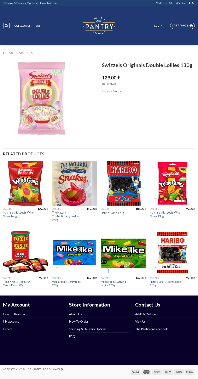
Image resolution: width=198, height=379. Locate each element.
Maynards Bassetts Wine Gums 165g (18, 214)
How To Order (49, 3)
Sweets (26, 53)
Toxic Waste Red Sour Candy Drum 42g (16, 283)
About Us (75, 314)
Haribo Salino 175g (112, 213)
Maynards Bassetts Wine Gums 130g (165, 214)
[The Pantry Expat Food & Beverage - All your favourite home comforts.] (99, 25)
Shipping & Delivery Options (20, 3)
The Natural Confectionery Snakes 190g (65, 216)
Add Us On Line (177, 3)
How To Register (14, 314)
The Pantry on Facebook (151, 329)
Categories (22, 25)
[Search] (6, 26)
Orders (7, 329)
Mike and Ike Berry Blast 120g (66, 283)
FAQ (37, 25)
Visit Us (160, 3)
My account (11, 321)
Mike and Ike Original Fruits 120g (113, 283)
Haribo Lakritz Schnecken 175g (165, 283)
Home (8, 53)
